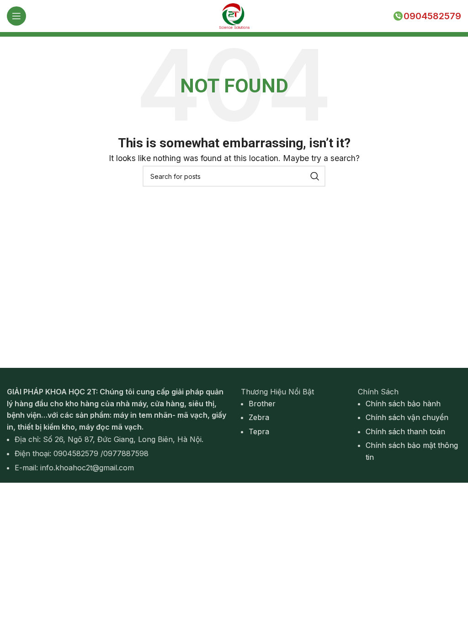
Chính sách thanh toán (405, 431)
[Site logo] (234, 15)
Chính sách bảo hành (403, 403)
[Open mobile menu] (16, 16)
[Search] (314, 176)
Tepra (259, 431)
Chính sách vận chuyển (407, 417)
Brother (262, 403)
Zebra (259, 417)
